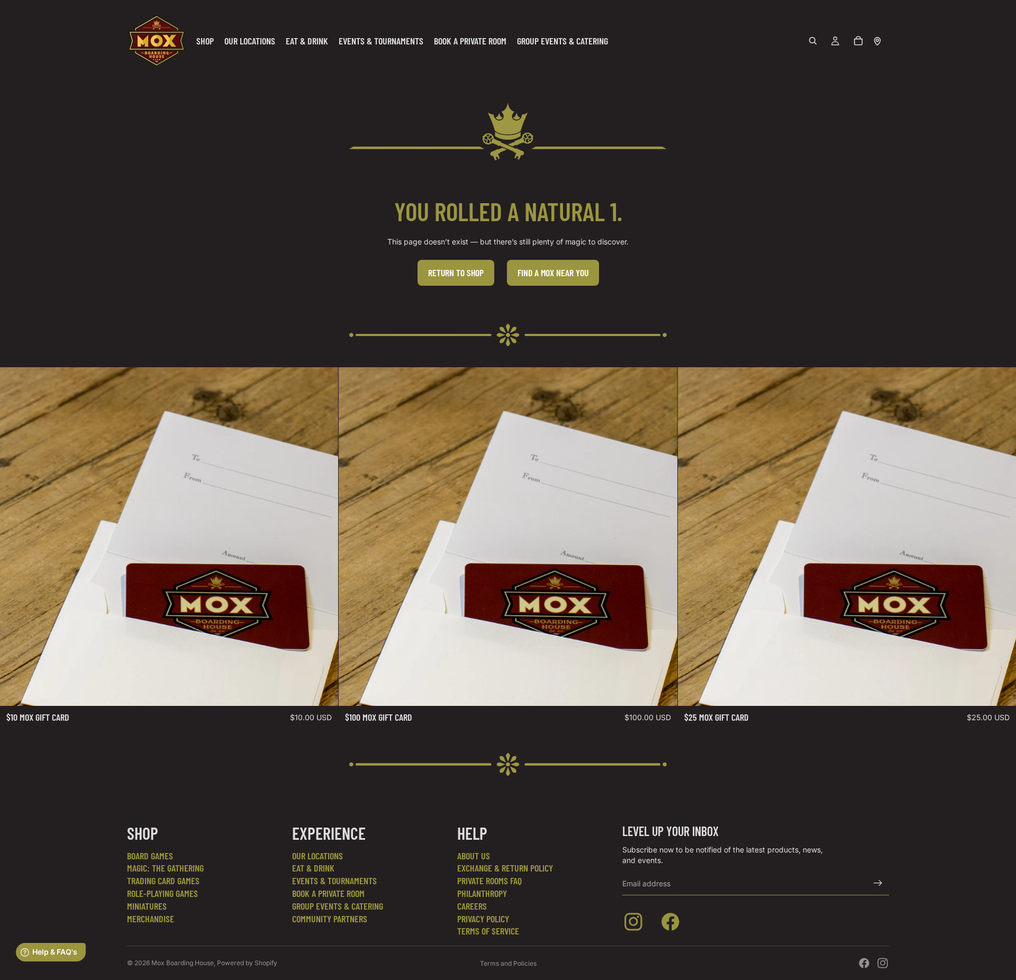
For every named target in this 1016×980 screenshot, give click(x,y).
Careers (472, 906)
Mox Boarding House (182, 963)
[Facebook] (864, 963)
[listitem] (635, 924)
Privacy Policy (483, 918)
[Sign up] (878, 883)
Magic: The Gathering (165, 868)
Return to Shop (456, 272)
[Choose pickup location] (877, 40)
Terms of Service (488, 931)
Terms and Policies (508, 963)
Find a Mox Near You (553, 272)
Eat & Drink (313, 868)
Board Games (150, 855)
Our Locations (317, 855)
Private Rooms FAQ (489, 880)
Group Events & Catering (337, 906)
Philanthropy (482, 893)
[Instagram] (882, 963)
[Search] (812, 40)
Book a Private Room (328, 893)
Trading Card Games (163, 880)
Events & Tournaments (334, 880)
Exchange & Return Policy (505, 868)
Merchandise (150, 918)
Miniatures (147, 906)
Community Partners (329, 918)
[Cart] (858, 40)
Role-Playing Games (162, 893)
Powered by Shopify (247, 963)
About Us (473, 855)
